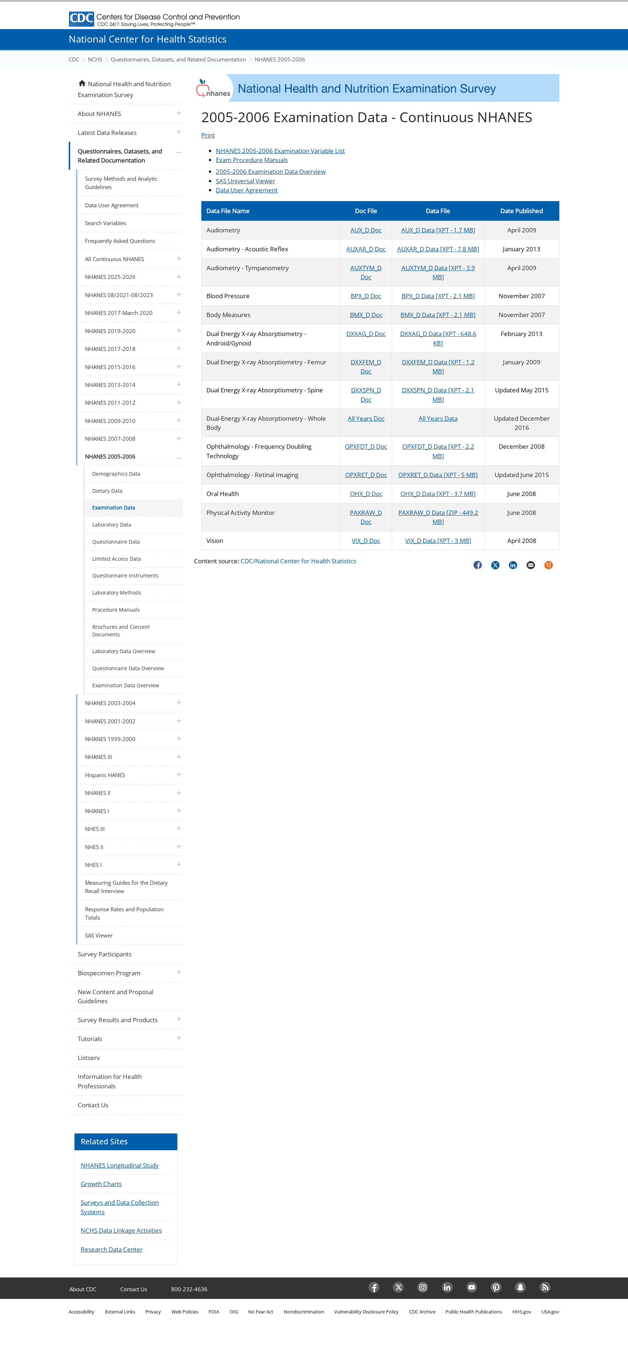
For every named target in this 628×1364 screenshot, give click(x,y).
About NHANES (99, 113)
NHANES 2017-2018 (110, 348)
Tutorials (90, 1039)
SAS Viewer (99, 935)
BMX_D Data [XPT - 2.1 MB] (438, 315)
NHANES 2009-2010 (110, 420)
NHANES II (97, 792)
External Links (120, 1311)
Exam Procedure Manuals (252, 160)
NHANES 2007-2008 (110, 438)
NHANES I (97, 811)
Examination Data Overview (125, 685)
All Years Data (438, 418)
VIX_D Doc (366, 540)
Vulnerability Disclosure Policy (366, 1311)
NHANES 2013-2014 (110, 384)
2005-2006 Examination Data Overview (271, 171)
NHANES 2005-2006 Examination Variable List (280, 151)
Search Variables (105, 223)
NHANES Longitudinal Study (120, 1165)
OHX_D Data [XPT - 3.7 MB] (438, 493)
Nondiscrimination (304, 1311)
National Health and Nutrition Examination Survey (124, 89)
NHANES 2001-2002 (110, 721)
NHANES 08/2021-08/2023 (119, 295)
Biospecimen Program (109, 973)
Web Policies (185, 1311)
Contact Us (93, 1105)
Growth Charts (101, 1184)
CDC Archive (422, 1311)
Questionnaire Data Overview (128, 668)
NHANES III (98, 756)
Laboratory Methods (116, 592)
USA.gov (550, 1311)
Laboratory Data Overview (123, 651)
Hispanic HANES (105, 775)
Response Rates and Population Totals (124, 913)
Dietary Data (107, 490)
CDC (74, 59)
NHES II (94, 847)
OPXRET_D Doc (366, 475)
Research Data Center (112, 1249)
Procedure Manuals (116, 609)
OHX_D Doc (366, 493)
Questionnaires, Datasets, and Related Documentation (178, 59)
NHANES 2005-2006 (280, 59)
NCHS (95, 59)
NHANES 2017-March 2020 (119, 312)
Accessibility (81, 1311)
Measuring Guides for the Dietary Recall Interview (126, 887)
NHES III (95, 828)
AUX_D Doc (366, 230)
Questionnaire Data (116, 541)
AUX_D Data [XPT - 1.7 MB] (438, 230)
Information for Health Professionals (110, 1081)
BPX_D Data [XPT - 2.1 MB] (438, 296)
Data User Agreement (247, 190)
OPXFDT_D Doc (366, 446)
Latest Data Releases (107, 132)
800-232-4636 (189, 1289)
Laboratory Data (111, 524)
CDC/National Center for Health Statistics (298, 561)
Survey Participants (105, 954)
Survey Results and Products (118, 1020)
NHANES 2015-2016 (110, 367)
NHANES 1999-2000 (110, 739)
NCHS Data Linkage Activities (121, 1230)
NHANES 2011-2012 (110, 402)
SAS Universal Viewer (245, 181)
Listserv (89, 1057)
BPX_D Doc (366, 296)
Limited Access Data (116, 558)
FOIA (214, 1311)
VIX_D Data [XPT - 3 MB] (438, 540)
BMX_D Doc (366, 315)
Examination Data (113, 507)
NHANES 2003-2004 (110, 703)
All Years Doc (366, 418)
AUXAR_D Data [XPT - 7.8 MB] (438, 249)
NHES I (93, 864)
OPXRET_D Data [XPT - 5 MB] (438, 475)
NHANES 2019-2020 (110, 331)
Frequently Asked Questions (120, 240)
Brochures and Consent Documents (121, 630)
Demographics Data (116, 473)
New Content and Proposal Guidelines (115, 996)
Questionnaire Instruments (125, 575)
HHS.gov (521, 1311)
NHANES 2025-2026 (110, 276)
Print (208, 135)
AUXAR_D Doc (366, 249)
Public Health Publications (474, 1311)
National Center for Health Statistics (147, 39)
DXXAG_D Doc (366, 333)
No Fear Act (260, 1311)
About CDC (82, 1289)
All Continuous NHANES (114, 259)
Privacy (153, 1311)
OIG (234, 1311)
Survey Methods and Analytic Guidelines (121, 183)
